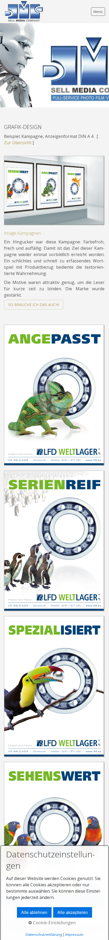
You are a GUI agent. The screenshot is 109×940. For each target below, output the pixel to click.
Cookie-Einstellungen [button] (54, 923)
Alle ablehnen (34, 912)
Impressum (74, 934)
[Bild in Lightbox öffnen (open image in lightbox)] (54, 190)
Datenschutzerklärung (44, 934)
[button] (33, 304)
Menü (98, 11)
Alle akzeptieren (72, 912)
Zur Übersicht (17, 143)
